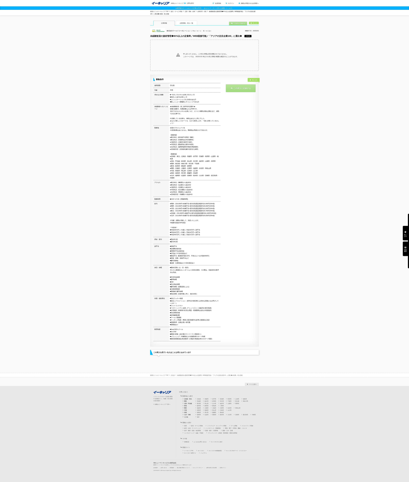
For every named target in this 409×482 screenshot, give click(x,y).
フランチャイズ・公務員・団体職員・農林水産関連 (222, 433)
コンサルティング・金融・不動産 (193, 433)
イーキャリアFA (188, 450)
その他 (186, 417)
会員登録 (218, 3)
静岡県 (206, 405)
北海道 (199, 399)
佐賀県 (206, 414)
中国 (185, 410)
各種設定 (186, 442)
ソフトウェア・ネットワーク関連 (216, 426)
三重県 (222, 405)
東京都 (237, 401)
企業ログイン (223, 467)
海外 (198, 417)
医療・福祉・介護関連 (211, 430)
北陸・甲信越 (188, 403)
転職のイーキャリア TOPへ (162, 404)
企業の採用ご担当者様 (211, 467)
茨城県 (199, 401)
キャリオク (201, 450)
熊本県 (222, 414)
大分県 (229, 414)
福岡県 (199, 414)
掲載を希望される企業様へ (250, 3)
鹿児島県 (245, 414)
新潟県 (199, 403)
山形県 (237, 399)
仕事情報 (164, 23)
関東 (185, 401)
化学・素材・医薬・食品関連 (192, 430)
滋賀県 (199, 408)
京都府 (206, 408)
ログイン (231, 3)
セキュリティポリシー (198, 467)
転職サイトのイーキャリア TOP (159, 11)
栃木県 (206, 401)
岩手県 (214, 399)
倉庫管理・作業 (201, 11)
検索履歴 (405, 250)
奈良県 (229, 408)
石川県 (214, 403)
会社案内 (155, 467)
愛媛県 (214, 412)
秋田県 (229, 399)
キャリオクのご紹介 (217, 442)
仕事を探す (190, 3)
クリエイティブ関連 (247, 426)
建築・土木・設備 (228, 430)
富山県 (206, 403)
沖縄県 (254, 414)
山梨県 (229, 403)
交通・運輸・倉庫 (190, 11)
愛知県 (214, 405)
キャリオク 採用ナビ (190, 453)
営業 (185, 426)
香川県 (206, 412)
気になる (405, 235)
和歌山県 (237, 408)
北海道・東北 (188, 399)
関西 (185, 408)
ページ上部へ (253, 384)
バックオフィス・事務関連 (213, 428)
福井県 (222, 403)
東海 (185, 405)
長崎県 (214, 414)
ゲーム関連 (234, 426)
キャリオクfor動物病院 (215, 450)
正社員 (173, 375)
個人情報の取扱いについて (183, 467)
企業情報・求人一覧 (186, 23)
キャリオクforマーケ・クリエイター (236, 450)
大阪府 (214, 408)
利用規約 (172, 467)
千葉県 (229, 401)
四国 (185, 412)
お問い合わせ (164, 467)
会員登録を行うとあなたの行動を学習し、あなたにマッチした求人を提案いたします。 (204, 8)
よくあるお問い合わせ (200, 442)
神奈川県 (245, 401)
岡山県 (214, 410)
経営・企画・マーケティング (192, 428)
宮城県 (222, 399)
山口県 (229, 410)
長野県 (237, 403)
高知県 (222, 412)
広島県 (222, 410)
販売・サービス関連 (176, 11)
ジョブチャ (203, 453)
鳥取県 (199, 410)
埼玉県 (222, 401)
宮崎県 (237, 414)
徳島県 (199, 412)
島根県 (206, 410)
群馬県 (214, 401)
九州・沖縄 (187, 414)
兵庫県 (222, 408)
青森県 (206, 399)
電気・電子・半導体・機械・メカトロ (236, 428)
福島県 (245, 399)
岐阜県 (199, 405)
